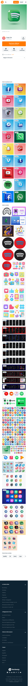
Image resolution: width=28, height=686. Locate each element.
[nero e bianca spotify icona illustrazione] (6, 330)
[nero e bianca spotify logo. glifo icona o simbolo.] (8, 384)
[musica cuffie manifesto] (8, 360)
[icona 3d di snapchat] (8, 208)
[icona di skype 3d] (8, 292)
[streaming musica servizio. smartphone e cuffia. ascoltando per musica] (8, 372)
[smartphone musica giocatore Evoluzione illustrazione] (20, 340)
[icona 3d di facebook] (8, 89)
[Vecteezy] (2, 2)
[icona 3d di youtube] (8, 113)
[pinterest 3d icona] (8, 185)
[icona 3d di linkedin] (8, 173)
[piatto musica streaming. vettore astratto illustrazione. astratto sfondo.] (9, 340)
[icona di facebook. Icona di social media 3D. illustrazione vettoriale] (8, 304)
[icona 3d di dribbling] (8, 268)
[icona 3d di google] (8, 220)
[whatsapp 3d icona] (8, 149)
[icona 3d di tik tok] (8, 137)
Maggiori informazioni (7, 57)
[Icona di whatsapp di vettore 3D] (8, 316)
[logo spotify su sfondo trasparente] (8, 280)
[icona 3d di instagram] (8, 101)
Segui (23, 38)
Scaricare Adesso (14, 43)
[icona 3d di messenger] (8, 161)
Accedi (21, 2)
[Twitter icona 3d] (8, 125)
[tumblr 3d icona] (8, 244)
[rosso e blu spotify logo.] (8, 396)
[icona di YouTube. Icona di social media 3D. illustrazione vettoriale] (8, 256)
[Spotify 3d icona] (18, 644)
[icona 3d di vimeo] (8, 232)
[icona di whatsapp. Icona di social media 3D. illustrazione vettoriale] (8, 196)
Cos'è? (12, 54)
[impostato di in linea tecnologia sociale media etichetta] (8, 671)
